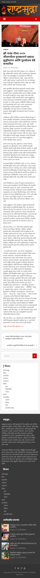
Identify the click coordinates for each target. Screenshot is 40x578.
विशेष (5, 384)
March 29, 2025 (8, 68)
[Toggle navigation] (4, 19)
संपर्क (5, 394)
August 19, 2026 (15, 539)
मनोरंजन (5, 50)
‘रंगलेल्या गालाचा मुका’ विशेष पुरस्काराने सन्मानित (22, 535)
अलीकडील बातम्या (11, 519)
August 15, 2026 (15, 557)
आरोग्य (7, 400)
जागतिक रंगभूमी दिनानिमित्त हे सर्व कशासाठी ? (21, 345)
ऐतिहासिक (8, 389)
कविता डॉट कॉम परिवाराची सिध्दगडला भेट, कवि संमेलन (23, 544)
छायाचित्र (6, 376)
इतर (6, 386)
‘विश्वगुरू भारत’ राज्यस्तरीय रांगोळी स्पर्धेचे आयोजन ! (23, 526)
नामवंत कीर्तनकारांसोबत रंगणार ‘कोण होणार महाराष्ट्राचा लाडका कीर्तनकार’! (18, 337)
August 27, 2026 (15, 530)
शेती (6, 405)
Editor (17, 68)
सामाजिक (6, 397)
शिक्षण (7, 402)
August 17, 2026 (15, 548)
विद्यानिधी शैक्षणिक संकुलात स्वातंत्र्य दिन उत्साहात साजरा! (22, 553)
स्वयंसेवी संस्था (9, 408)
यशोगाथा (6, 381)
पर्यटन (7, 392)
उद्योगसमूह (6, 370)
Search (35, 355)
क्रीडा (4, 373)
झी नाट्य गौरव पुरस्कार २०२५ (15, 326)
